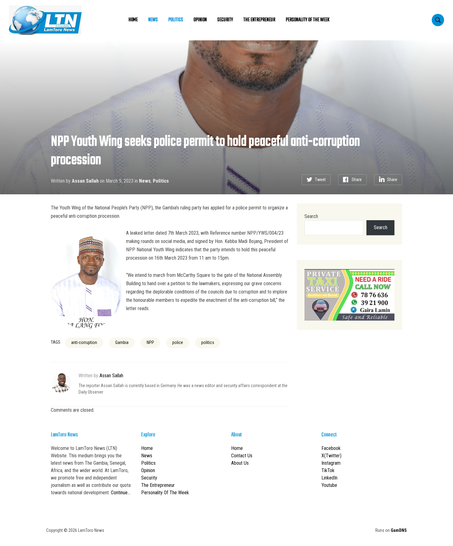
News (153, 20)
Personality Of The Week (307, 20)
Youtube (329, 485)
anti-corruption (84, 342)
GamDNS (399, 530)
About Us (240, 463)
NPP (150, 342)
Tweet (320, 179)
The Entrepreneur (259, 20)
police (177, 342)
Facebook (331, 448)
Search (311, 216)
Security (225, 20)
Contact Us (241, 456)
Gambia (122, 342)
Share (357, 179)
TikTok (327, 470)
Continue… (120, 492)
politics (207, 342)
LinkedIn (329, 478)
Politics (175, 20)
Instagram (331, 463)
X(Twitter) (331, 456)
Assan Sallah (85, 181)
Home (133, 20)
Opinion (200, 20)
